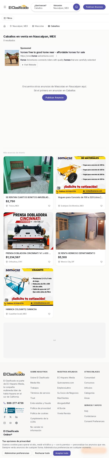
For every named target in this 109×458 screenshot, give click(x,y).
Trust (32, 398)
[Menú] (5, 7)
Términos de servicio (40, 393)
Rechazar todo (42, 453)
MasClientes (63, 398)
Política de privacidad (40, 408)
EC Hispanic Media (66, 377)
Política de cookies (39, 413)
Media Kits (35, 382)
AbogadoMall (63, 403)
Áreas (87, 398)
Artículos (88, 388)
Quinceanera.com (65, 382)
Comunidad (89, 377)
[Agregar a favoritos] (49, 206)
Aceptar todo (61, 453)
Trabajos (34, 388)
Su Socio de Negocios (67, 393)
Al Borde (61, 408)
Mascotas (39, 26)
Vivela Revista (64, 413)
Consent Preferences (94, 421)
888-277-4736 (15, 403)
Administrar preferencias (17, 453)
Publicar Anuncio (94, 7)
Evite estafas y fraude (40, 403)
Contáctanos (90, 416)
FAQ (86, 411)
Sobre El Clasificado (39, 377)
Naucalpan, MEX (20, 26)
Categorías (89, 393)
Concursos (89, 382)
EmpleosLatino (64, 388)
